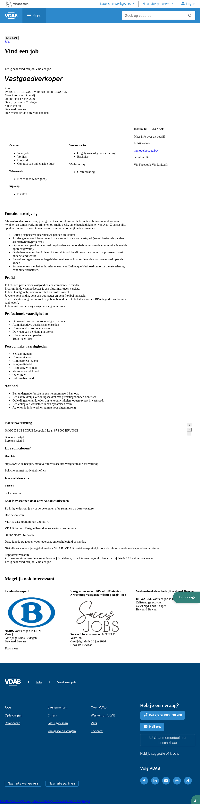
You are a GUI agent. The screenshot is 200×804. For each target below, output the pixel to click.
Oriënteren (12, 723)
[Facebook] (144, 781)
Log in (190, 4)
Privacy (48, 801)
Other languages (78, 801)
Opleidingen (13, 715)
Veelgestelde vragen (62, 731)
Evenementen (57, 707)
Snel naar (11, 37)
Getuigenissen (58, 723)
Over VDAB (99, 707)
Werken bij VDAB (103, 715)
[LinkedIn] (155, 781)
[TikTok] (188, 781)
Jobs (7, 41)
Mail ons (155, 726)
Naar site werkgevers (115, 4)
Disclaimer (8, 801)
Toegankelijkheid (29, 801)
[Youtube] (166, 781)
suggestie (158, 753)
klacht (174, 753)
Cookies (60, 801)
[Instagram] (177, 781)
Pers (94, 723)
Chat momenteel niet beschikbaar (170, 740)
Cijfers (52, 715)
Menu (37, 15)
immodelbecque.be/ (146, 150)
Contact (97, 731)
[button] (186, 597)
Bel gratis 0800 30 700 (165, 715)
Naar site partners (156, 4)
